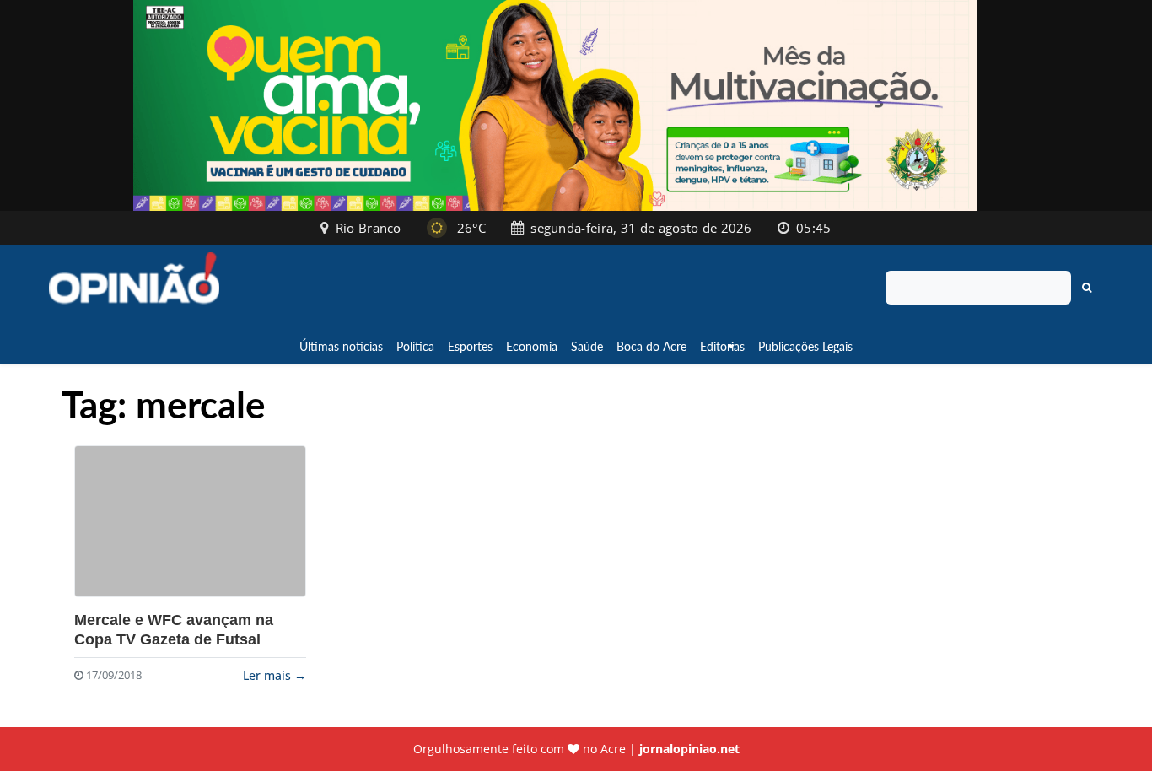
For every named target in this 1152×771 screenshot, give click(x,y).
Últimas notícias (341, 346)
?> (190, 521)
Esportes (470, 346)
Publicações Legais (805, 346)
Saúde (587, 346)
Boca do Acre (651, 346)
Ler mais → (274, 675)
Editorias (722, 346)
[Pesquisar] (1087, 287)
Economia (531, 346)
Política (415, 346)
